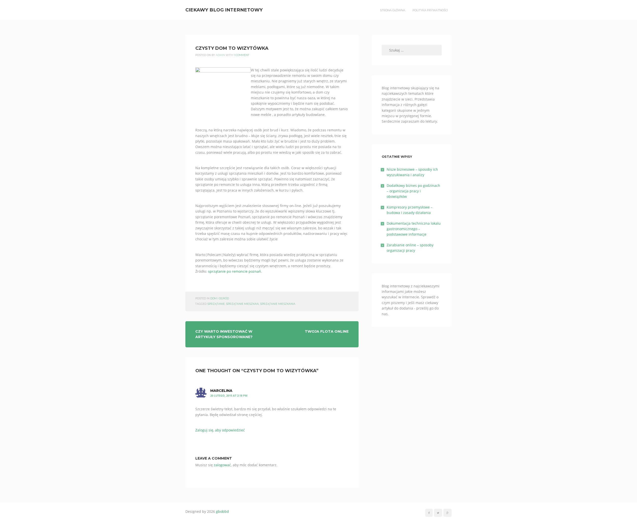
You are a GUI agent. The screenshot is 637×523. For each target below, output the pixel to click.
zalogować (222, 465)
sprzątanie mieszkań (242, 304)
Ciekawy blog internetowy (224, 10)
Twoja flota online (327, 331)
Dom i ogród (219, 298)
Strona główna (392, 10)
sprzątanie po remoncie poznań (234, 271)
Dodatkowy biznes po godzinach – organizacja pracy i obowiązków (413, 191)
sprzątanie (216, 304)
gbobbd (222, 511)
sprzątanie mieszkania (277, 304)
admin (220, 55)
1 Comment (241, 55)
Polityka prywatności (430, 10)
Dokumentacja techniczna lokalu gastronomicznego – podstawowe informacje (414, 229)
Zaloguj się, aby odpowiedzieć (220, 430)
